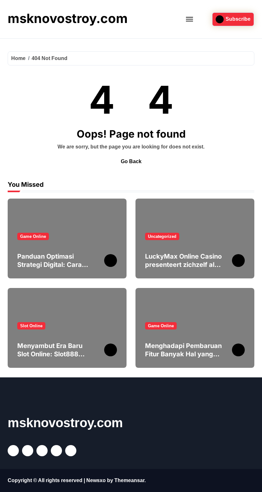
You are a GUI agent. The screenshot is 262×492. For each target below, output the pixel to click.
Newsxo (96, 480)
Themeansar (129, 480)
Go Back (131, 161)
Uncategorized (162, 236)
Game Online (33, 236)
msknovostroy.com (68, 18)
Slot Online (31, 325)
